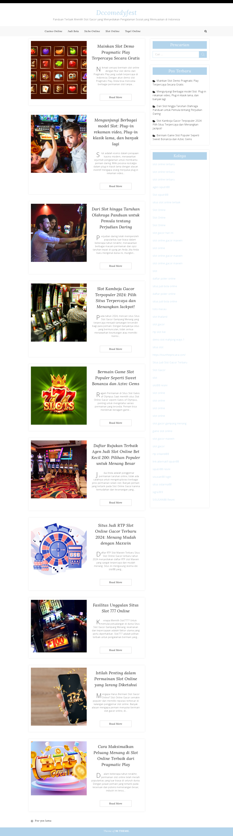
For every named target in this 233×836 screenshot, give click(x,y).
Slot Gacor (159, 370)
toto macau (159, 309)
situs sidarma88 (162, 484)
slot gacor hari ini (163, 233)
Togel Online (133, 31)
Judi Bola (73, 31)
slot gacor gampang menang (170, 423)
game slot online (162, 431)
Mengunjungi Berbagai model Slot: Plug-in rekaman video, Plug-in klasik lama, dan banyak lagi (116, 132)
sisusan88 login (162, 477)
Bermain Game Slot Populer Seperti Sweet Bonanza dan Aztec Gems (115, 377)
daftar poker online (164, 278)
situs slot (158, 347)
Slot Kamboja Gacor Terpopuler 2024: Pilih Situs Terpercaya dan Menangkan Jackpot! (177, 124)
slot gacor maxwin (164, 438)
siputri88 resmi (161, 469)
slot (155, 271)
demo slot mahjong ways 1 (168, 339)
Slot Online (113, 31)
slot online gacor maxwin (167, 240)
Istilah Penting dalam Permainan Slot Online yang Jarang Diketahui (115, 678)
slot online (159, 248)
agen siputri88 (161, 187)
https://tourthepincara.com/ (169, 355)
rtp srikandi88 (161, 454)
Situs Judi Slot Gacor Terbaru (170, 362)
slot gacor (159, 324)
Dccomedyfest (116, 13)
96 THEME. (122, 831)
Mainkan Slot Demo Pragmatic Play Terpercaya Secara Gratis (116, 52)
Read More (115, 97)
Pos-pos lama (43, 820)
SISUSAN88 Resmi (164, 499)
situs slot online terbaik (166, 202)
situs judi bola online (165, 286)
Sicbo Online (92, 31)
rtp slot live (159, 332)
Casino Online (53, 31)
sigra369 (158, 492)
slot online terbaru (164, 164)
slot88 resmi (160, 385)
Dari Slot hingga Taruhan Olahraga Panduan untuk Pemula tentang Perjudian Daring (177, 109)
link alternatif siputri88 (166, 461)
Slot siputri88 (160, 194)
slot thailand (160, 316)
